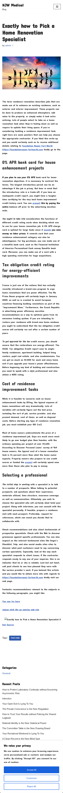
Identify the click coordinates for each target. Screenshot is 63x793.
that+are (15, 638)
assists (47, 229)
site (20, 609)
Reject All (31, 786)
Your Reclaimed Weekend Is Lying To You (23, 733)
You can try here (11, 601)
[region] (31, 766)
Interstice (6, 698)
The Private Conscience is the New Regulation (25, 709)
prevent (36, 203)
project (28, 462)
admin (8, 45)
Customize (31, 778)
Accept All (31, 770)
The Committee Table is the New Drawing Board (26, 728)
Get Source (8, 624)
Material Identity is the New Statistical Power (24, 723)
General (6, 673)
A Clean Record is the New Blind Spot (21, 738)
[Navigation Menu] (57, 6)
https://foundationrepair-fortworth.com (22, 577)
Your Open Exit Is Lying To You (17, 703)
